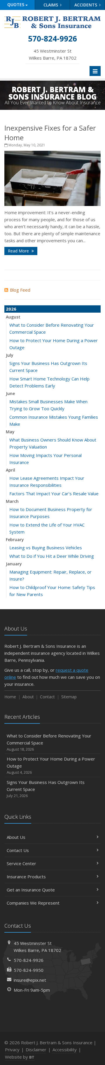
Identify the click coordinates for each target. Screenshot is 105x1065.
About (28, 696)
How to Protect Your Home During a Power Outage (51, 765)
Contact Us (18, 850)
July (9, 355)
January (14, 564)
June (10, 393)
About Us (16, 837)
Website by (19, 1057)
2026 (11, 309)
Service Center (21, 863)
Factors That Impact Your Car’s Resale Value (54, 493)
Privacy (12, 1049)
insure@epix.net (30, 980)
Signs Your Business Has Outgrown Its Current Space (46, 788)
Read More (19, 251)
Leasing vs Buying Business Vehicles (45, 547)
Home (10, 696)
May (10, 431)
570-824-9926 (28, 960)
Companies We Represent (33, 903)
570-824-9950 (28, 970)
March (12, 501)
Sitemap (69, 696)
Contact (47, 696)
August (13, 317)
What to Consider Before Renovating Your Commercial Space (49, 742)
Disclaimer (36, 1049)
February (15, 539)
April (10, 470)
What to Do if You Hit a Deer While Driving (51, 556)
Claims (51, 5)
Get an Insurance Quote (31, 890)
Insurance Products (26, 876)
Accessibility (64, 1049)
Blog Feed (20, 290)
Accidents (86, 5)
